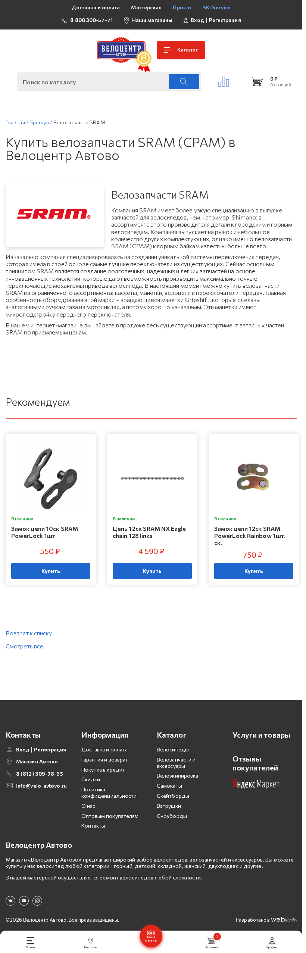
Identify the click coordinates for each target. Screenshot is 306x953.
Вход (197, 20)
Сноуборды (172, 816)
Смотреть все (24, 646)
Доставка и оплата (96, 7)
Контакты (93, 825)
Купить (50, 571)
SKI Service (217, 7)
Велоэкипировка (177, 775)
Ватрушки (169, 806)
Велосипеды (173, 749)
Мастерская (146, 7)
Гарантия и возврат (104, 759)
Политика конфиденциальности (109, 792)
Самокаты (169, 785)
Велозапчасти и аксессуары (176, 762)
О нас (88, 806)
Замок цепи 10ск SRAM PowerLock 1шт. (44, 532)
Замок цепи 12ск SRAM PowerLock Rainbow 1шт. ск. (249, 535)
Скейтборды (173, 795)
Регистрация (225, 20)
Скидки (90, 779)
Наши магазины (152, 20)
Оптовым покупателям (110, 816)
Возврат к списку (29, 632)
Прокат (182, 7)
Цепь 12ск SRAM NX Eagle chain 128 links (149, 532)
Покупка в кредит (103, 769)
